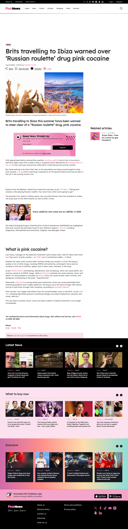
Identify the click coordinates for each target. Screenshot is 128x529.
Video (68, 8)
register (23, 335)
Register (119, 2)
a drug (20, 172)
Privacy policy (70, 509)
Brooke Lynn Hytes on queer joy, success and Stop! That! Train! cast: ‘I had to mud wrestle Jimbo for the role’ (108, 476)
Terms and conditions (73, 505)
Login (111, 2)
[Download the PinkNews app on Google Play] (115, 496)
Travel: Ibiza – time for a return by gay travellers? (110, 137)
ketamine (45, 273)
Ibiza (19, 328)
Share (11, 69)
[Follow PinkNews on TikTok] (105, 508)
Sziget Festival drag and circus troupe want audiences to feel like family (19, 475)
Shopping (59, 8)
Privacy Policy (46, 153)
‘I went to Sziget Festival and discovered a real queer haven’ (78, 474)
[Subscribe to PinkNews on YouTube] (110, 508)
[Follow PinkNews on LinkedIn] (102, 2)
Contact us (41, 514)
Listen (49, 69)
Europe (13, 328)
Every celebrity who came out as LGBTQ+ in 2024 (57, 211)
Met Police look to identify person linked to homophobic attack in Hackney (107, 375)
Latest (27, 8)
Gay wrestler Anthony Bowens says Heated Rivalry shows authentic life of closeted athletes (48, 476)
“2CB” (38, 257)
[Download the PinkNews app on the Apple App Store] (100, 496)
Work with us (30, 2)
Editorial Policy (43, 509)
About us (40, 505)
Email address (30, 144)
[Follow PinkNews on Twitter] (95, 508)
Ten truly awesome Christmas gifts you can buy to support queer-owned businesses (107, 424)
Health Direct (16, 271)
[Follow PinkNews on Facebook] (100, 508)
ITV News (64, 189)
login (15, 335)
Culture (41, 8)
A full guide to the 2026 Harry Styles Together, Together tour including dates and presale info (79, 424)
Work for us (42, 522)
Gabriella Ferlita (30, 65)
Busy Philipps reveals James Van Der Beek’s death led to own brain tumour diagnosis (77, 375)
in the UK (62, 228)
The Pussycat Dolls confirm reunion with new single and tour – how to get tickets (47, 424)
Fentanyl (19, 282)
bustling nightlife (52, 160)
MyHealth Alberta (61, 287)
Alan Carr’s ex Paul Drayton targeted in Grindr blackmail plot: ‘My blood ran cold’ (18, 375)
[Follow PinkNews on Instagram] (114, 508)
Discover (76, 8)
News (34, 8)
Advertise (18, 2)
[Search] (121, 8)
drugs (8, 328)
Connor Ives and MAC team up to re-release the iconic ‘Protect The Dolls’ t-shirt (19, 424)
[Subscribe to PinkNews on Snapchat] (95, 513)
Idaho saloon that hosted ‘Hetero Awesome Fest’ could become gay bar (47, 375)
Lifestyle (50, 8)
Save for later (24, 69)
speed (40, 275)
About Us (9, 2)
